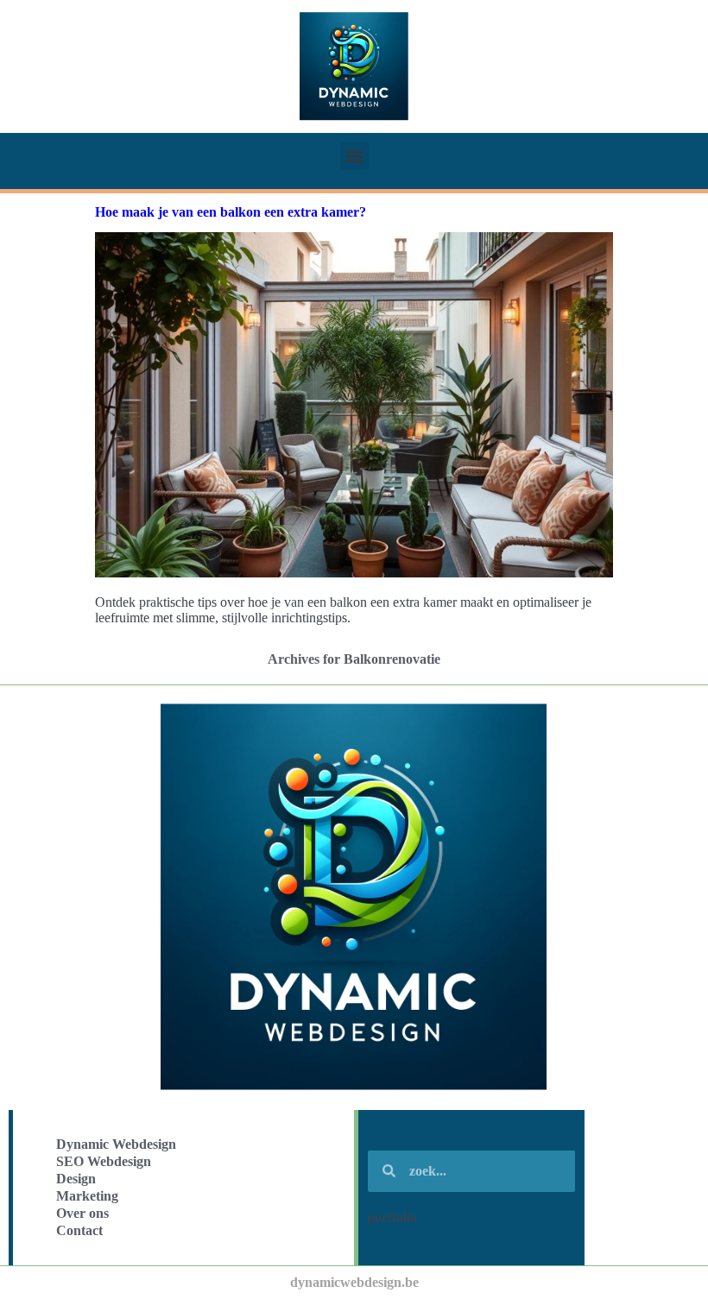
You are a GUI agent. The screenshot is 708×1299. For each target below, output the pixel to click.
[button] (354, 156)
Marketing (87, 1196)
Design (76, 1178)
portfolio (392, 1217)
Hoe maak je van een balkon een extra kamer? (230, 212)
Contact (79, 1230)
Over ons (82, 1213)
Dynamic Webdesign (116, 1144)
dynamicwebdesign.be (354, 1282)
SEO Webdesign (103, 1161)
